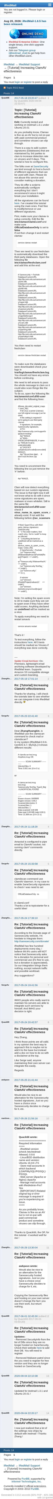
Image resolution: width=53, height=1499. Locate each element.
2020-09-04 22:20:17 (26, 1413)
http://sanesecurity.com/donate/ (31, 941)
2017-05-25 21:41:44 (26, 1080)
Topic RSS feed (15, 87)
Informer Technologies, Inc (26, 1481)
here (16, 203)
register (28, 82)
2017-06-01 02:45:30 (26, 1316)
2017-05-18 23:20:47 (26, 98)
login (17, 82)
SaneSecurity (40, 166)
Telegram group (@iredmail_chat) (22, 51)
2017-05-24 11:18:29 (26, 826)
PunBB (25, 1478)
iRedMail (10, 5)
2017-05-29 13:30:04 (26, 1247)
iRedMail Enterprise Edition (24, 42)
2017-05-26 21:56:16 (26, 1118)
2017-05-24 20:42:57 (26, 1022)
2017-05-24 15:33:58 (26, 863)
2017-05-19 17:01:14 (26, 678)
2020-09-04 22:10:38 (26, 1376)
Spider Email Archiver (26, 661)
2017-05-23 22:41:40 (26, 716)
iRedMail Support (29, 64)
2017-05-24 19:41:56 (26, 985)
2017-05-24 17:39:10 (26, 918)
